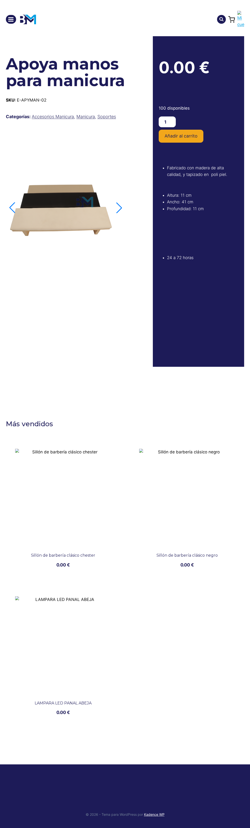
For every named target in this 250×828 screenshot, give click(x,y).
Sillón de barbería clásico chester (63, 555)
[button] (119, 207)
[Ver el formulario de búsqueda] (221, 19)
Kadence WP (154, 814)
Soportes (106, 116)
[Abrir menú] (11, 19)
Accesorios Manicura (53, 116)
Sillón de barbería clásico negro (187, 555)
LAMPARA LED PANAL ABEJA (63, 703)
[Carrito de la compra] (231, 19)
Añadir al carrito (181, 135)
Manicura (85, 116)
